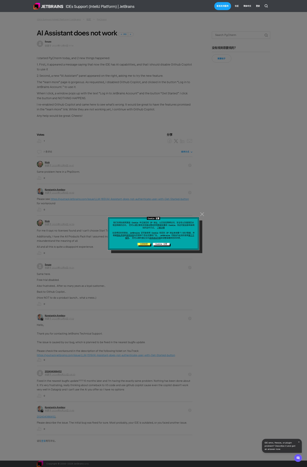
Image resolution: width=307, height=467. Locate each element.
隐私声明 (120, 235)
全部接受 (144, 244)
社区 (237, 6)
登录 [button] (258, 6)
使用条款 (130, 235)
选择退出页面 (155, 238)
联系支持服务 (223, 6)
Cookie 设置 (161, 244)
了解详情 (161, 228)
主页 (48, 6)
